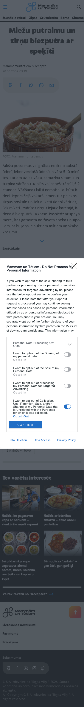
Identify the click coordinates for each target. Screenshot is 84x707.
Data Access (42, 440)
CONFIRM (25, 424)
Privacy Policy (66, 440)
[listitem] (42, 344)
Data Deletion (17, 440)
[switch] (67, 354)
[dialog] (42, 353)
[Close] (76, 267)
